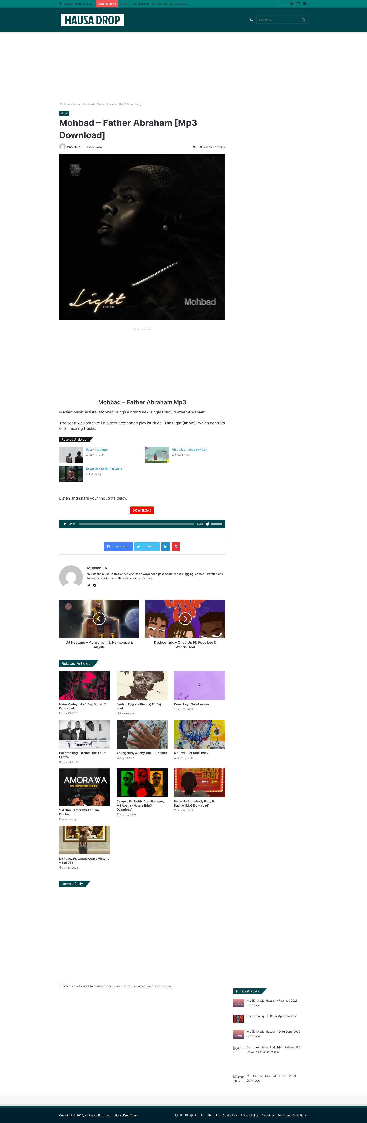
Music (77, 104)
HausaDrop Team (126, 1115)
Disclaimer (268, 1115)
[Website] (89, 585)
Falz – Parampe (97, 449)
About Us (213, 1115)
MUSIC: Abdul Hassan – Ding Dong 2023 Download (154, 3)
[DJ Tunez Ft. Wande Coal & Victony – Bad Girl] (84, 840)
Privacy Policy (249, 1115)
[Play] (65, 524)
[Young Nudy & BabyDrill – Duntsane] (142, 734)
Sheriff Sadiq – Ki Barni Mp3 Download (272, 1016)
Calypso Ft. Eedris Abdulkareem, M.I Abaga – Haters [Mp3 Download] (140, 805)
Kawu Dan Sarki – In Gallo (104, 468)
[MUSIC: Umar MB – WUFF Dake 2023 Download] (238, 1084)
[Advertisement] (183, 66)
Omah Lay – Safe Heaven (191, 704)
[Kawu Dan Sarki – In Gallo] (71, 474)
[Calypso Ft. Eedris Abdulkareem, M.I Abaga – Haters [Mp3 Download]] (142, 782)
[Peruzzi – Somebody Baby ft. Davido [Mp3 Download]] (199, 782)
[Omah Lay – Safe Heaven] (199, 685)
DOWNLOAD (142, 510)
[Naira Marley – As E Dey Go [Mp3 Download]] (84, 685)
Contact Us (230, 1115)
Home (66, 104)
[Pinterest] (176, 546)
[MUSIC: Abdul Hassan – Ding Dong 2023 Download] (238, 1035)
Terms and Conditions (292, 1115)
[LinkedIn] (165, 546)
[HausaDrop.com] (92, 20)
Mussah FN (74, 146)
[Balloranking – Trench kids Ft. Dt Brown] (84, 734)
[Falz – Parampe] (71, 455)
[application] (142, 524)
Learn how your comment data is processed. (142, 986)
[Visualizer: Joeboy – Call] (157, 455)
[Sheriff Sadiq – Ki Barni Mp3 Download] (238, 1019)
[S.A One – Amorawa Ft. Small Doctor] (84, 787)
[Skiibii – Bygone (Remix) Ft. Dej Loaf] (142, 685)
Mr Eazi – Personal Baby (191, 753)
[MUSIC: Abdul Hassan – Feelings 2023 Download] (238, 1004)
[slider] (217, 523)
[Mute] (207, 524)
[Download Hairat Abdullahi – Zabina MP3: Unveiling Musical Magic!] (238, 1057)
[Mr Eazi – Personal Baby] (199, 734)
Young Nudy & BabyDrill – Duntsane (142, 753)
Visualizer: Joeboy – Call (189, 449)
